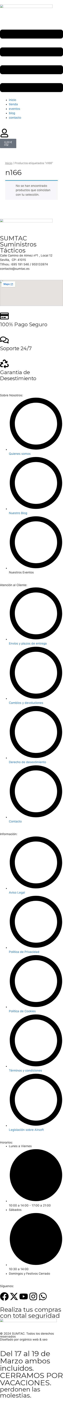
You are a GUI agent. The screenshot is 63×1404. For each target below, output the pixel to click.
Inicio (8, 163)
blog (12, 113)
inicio (12, 100)
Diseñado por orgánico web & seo (23, 1339)
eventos (14, 108)
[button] (31, 61)
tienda (13, 104)
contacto (15, 117)
